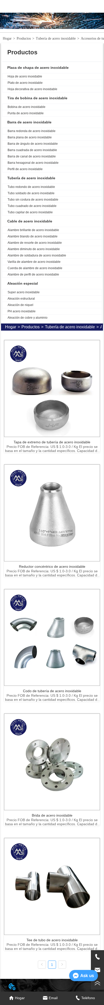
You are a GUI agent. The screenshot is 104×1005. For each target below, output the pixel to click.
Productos (24, 38)
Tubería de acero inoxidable (56, 38)
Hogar (7, 38)
